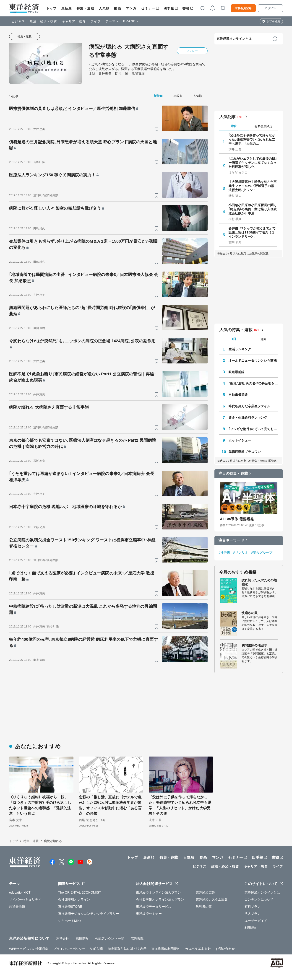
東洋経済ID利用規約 (165, 949)
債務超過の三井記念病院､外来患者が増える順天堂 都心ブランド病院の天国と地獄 (83, 145)
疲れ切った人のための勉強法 (259, 582)
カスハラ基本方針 (198, 949)
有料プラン (253, 906)
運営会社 (62, 938)
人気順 (104, 8)
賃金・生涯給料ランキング (248, 417)
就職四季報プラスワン (245, 452)
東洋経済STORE (70, 906)
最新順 (66, 8)
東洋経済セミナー (149, 913)
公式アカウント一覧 (109, 938)
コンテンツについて (259, 899)
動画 (117, 8)
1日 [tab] (234, 339)
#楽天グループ (261, 552)
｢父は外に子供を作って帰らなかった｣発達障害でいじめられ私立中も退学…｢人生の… (252, 139)
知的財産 (96, 949)
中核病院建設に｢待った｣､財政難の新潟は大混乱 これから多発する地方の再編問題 (83, 609)
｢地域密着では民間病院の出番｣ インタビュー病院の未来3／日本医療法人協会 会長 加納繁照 (83, 277)
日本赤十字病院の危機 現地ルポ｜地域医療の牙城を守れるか (65, 506)
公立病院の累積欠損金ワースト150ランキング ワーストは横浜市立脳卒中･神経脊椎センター (82, 543)
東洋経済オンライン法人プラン (158, 892)
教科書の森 (204, 906)
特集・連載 (85, 8)
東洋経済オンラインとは (234, 38)
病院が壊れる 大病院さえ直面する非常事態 (49, 407)
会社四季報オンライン (74, 899)
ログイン (270, 8)
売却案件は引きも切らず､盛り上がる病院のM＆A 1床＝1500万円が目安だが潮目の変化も (83, 244)
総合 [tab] (234, 126)
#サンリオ (240, 552)
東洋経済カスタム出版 (212, 899)
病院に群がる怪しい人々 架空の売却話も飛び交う (55, 208)
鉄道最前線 (237, 372)
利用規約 (251, 928)
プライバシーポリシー (69, 949)
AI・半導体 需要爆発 (237, 519)
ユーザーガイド (256, 921)
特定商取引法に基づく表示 (127, 949)
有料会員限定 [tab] (263, 126)
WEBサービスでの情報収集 (28, 949)
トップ (51, 8)
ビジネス (18, 21)
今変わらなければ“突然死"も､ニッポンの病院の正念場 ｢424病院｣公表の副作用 (82, 341)
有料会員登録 (243, 8)
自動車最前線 (238, 395)
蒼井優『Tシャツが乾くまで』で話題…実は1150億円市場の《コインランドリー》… (252, 232)
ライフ (96, 21)
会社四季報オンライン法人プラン (160, 899)
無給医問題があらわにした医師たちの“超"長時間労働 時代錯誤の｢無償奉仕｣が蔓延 (82, 310)
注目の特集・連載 (233, 473)
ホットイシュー (240, 440)
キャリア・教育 (74, 21)
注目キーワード (231, 540)
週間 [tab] (263, 339)
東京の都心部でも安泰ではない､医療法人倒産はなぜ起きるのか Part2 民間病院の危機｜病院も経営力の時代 (82, 443)
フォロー (192, 50)
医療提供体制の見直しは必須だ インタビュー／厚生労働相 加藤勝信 (72, 108)
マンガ (131, 8)
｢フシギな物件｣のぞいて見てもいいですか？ (253, 429)
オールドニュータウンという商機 (253, 360)
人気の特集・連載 (236, 329)
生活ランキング (240, 349)
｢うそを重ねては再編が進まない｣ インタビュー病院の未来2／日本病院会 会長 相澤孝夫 (81, 476)
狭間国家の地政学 (254, 645)
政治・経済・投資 (43, 21)
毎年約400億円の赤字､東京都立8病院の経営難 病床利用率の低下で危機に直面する (83, 642)
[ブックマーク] (156, 129)
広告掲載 (137, 938)
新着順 (158, 96)
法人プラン (253, 913)
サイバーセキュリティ (25, 899)
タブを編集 (273, 21)
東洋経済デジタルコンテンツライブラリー (88, 913)
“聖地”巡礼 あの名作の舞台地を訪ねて (253, 383)
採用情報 (82, 938)
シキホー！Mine (69, 921)
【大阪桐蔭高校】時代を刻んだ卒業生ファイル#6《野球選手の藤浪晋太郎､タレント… (253, 186)
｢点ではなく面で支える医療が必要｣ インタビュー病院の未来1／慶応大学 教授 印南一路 (81, 576)
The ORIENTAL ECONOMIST (79, 892)
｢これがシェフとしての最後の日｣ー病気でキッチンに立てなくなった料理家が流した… (253, 162)
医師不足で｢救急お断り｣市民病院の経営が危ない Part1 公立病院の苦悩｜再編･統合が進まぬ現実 (82, 377)
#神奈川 (224, 552)
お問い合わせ (225, 949)
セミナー (148, 8)
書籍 (186, 8)
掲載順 (177, 96)
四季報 (169, 8)
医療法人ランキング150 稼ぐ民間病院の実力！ (52, 175)
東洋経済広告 (205, 892)
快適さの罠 (250, 613)
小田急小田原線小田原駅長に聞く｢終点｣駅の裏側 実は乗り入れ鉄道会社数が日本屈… (253, 209)
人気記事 (227, 116)
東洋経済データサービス (153, 906)
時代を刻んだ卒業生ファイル (249, 406)
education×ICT (20, 892)
